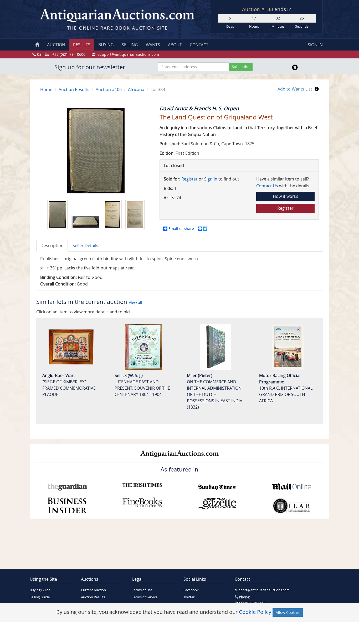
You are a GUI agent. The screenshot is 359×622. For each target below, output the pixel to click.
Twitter (188, 597)
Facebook (191, 590)
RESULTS (81, 45)
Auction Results (74, 89)
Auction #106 (109, 89)
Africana (136, 89)
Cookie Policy (255, 611)
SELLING (130, 45)
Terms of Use (142, 590)
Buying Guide (40, 590)
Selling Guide (40, 597)
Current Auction (93, 590)
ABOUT (175, 45)
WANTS (153, 45)
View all (135, 302)
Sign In (210, 179)
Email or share (181, 229)
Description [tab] (52, 245)
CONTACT (199, 45)
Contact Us (267, 186)
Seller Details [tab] (85, 245)
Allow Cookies (288, 612)
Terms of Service (144, 597)
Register (189, 179)
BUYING (106, 45)
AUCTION (56, 45)
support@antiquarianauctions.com (256, 590)
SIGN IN (315, 45)
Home (46, 89)
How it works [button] (285, 196)
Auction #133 (258, 9)
